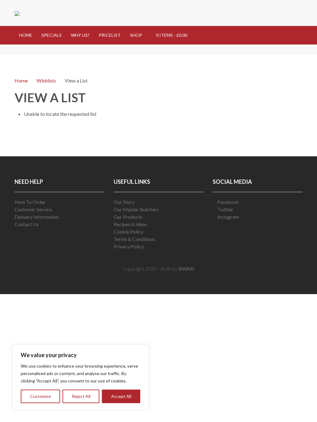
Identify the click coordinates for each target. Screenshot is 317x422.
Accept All (121, 396)
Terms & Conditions (134, 239)
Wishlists (46, 80)
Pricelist (110, 35)
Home (25, 35)
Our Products (128, 217)
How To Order (30, 202)
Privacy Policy (129, 246)
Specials (51, 35)
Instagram (227, 217)
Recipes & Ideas (130, 224)
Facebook (227, 202)
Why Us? (80, 35)
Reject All (81, 396)
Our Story (124, 202)
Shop (136, 35)
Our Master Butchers (136, 209)
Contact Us (27, 224)
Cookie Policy (128, 231)
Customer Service (33, 209)
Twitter (224, 209)
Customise (40, 396)
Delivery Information (37, 217)
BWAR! (186, 269)
